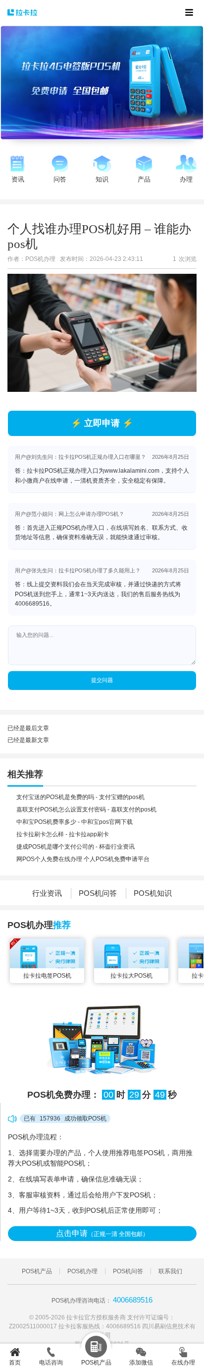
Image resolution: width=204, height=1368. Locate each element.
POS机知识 (153, 893)
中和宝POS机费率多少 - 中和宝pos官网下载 (74, 821)
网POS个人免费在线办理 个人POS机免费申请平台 (83, 859)
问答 (59, 179)
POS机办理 (82, 1271)
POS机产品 (37, 1271)
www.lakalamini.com (131, 470)
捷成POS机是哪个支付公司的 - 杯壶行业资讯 (75, 846)
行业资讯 (47, 893)
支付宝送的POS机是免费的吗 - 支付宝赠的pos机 (80, 797)
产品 (144, 179)
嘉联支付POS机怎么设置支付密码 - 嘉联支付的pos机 (86, 809)
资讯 (17, 179)
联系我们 (170, 1271)
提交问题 (102, 680)
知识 (102, 179)
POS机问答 (98, 893)
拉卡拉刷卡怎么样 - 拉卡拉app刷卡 (62, 834)
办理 (186, 179)
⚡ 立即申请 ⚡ (102, 423)
